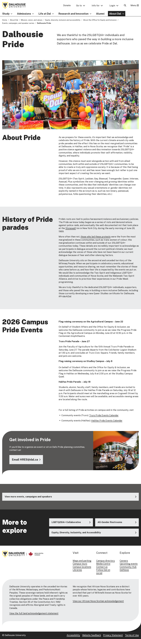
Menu (134, 5)
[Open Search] (125, 5)
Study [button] (6, 13)
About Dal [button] (115, 13)
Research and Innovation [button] (74, 13)
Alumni (100, 13)
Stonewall (70, 228)
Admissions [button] (24, 13)
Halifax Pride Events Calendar (106, 420)
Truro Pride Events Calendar (104, 415)
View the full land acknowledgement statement (33, 613)
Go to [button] (79, 5)
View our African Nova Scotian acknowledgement (98, 601)
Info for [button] (96, 5)
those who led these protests (96, 236)
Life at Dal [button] (45, 13)
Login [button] (112, 5)
